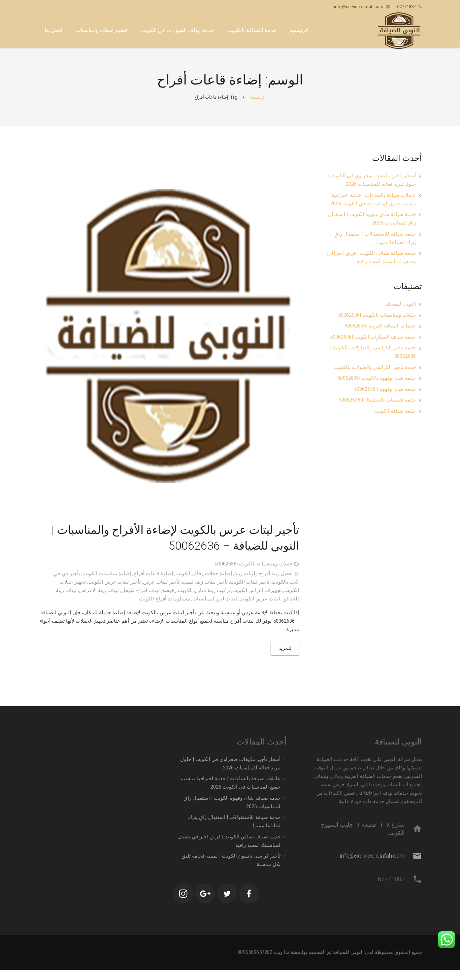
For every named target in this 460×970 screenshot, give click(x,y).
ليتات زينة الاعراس (99, 590)
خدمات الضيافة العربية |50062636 (380, 326)
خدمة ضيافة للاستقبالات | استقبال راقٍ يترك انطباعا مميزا (375, 238)
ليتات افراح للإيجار (140, 590)
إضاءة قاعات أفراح (153, 573)
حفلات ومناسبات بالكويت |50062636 (254, 564)
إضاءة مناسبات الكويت (107, 573)
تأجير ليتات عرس (161, 582)
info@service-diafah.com (358, 6)
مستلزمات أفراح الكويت (164, 599)
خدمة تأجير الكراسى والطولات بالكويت (375, 367)
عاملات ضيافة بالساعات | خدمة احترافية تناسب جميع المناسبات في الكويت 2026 (373, 199)
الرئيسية (258, 97)
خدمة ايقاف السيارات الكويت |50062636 (373, 337)
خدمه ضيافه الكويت (395, 411)
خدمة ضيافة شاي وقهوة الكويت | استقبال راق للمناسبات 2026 (372, 218)
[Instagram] (183, 894)
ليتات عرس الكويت (259, 599)
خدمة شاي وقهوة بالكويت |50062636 (376, 378)
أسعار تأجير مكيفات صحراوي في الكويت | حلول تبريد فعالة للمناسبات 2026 (372, 180)
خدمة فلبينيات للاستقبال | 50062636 (377, 400)
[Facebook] (249, 894)
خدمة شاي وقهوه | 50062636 (385, 389)
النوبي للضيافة (400, 304)
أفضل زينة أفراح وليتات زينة (263, 573)
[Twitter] (227, 894)
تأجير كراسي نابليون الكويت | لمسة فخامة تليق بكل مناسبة (231, 860)
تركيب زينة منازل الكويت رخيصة (196, 590)
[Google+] (205, 894)
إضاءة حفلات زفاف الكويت (203, 573)
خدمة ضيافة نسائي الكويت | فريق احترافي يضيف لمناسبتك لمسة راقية (371, 257)
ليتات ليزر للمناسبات (214, 599)
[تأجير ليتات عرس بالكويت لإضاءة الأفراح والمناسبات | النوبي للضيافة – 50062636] (168, 334)
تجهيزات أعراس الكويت (257, 590)
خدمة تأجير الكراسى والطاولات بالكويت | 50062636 (373, 352)
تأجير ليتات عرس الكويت (114, 582)
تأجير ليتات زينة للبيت (205, 582)
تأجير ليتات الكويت (249, 582)
